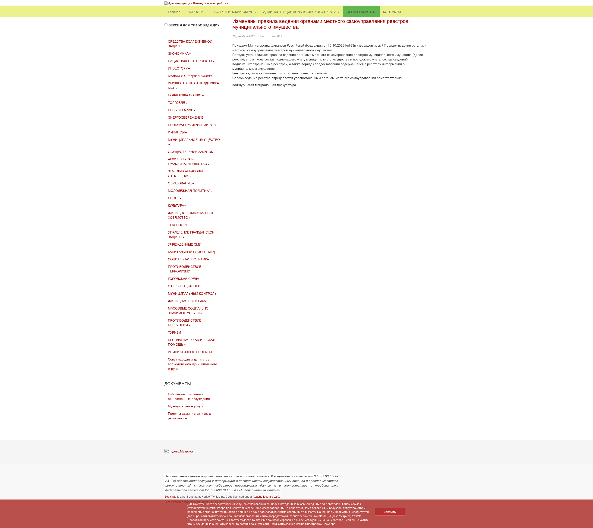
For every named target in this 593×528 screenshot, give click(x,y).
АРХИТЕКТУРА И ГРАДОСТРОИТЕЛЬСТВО (187, 161)
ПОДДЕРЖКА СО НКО (185, 95)
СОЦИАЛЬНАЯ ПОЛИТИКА (188, 259)
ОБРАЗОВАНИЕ (180, 183)
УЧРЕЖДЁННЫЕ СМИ (184, 244)
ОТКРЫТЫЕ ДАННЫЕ (184, 286)
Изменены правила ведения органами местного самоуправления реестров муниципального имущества (320, 23)
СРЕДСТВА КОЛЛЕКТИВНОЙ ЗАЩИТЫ (190, 43)
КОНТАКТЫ (392, 11)
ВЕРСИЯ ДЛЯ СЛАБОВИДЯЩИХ (193, 25)
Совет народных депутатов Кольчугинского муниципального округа (192, 364)
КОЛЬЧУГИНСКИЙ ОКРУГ (234, 11)
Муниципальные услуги (186, 406)
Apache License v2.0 (266, 496)
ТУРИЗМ (174, 332)
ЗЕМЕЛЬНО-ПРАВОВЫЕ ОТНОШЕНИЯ (186, 173)
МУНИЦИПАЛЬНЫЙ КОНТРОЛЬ (192, 293)
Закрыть (390, 512)
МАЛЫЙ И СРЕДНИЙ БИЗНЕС (191, 75)
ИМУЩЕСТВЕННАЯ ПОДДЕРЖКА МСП (193, 85)
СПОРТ (173, 198)
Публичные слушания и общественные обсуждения (189, 396)
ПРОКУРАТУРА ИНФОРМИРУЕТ (192, 124)
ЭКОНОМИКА (178, 53)
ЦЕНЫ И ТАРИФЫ (182, 109)
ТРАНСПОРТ (177, 224)
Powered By (407, 479)
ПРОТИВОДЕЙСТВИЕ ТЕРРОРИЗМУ (184, 268)
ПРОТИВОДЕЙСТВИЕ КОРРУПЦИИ (184, 322)
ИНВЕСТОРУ (178, 68)
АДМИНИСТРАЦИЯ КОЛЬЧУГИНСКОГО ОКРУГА (300, 11)
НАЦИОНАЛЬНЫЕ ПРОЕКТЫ (190, 60)
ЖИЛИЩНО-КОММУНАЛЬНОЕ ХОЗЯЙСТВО (191, 215)
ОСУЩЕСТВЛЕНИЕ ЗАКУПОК (190, 151)
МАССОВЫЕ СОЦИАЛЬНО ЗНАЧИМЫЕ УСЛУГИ (188, 310)
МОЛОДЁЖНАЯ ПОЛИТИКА (189, 190)
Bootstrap (170, 496)
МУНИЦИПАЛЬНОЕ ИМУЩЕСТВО (194, 139)
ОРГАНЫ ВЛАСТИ (360, 11)
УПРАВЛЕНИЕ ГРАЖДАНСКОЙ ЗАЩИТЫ (191, 234)
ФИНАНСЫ (176, 132)
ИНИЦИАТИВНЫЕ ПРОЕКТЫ (190, 351)
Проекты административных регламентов (189, 415)
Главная (174, 11)
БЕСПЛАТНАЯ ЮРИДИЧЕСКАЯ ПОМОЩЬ (191, 342)
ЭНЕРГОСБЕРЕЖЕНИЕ (185, 117)
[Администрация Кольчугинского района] (196, 3)
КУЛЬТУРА (176, 205)
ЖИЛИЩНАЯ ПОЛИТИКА (187, 300)
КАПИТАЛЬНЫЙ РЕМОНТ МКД (191, 251)
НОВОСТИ (196, 11)
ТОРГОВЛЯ (176, 102)
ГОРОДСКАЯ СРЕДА (183, 278)
